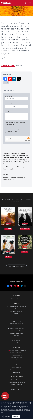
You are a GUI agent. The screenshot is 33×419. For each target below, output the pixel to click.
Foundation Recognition (16, 311)
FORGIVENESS (24, 228)
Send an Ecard (16, 342)
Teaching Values (17, 321)
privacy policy (19, 410)
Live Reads (16, 387)
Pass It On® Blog (16, 340)
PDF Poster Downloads (16, 357)
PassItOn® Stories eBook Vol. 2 (16, 350)
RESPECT (8, 256)
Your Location (9, 104)
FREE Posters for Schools (16, 352)
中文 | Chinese (16, 372)
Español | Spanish (16, 367)
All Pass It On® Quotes (16, 267)
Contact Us (16, 313)
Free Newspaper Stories (16, 330)
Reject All (7, 416)
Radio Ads (16, 338)
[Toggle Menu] (26, 3)
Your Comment (9, 112)
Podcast (16, 335)
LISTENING (8, 228)
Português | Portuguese (16, 369)
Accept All (15, 416)
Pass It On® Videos (16, 326)
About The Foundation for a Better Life (16, 306)
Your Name (8, 96)
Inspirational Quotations (16, 323)
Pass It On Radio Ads (16, 384)
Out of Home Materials (16, 389)
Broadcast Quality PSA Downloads (16, 382)
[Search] (30, 3)
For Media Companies (16, 379)
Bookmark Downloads (16, 360)
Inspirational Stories (17, 355)
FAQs (16, 308)
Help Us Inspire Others (16, 299)
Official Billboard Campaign (16, 333)
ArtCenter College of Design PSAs (16, 328)
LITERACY (25, 252)
